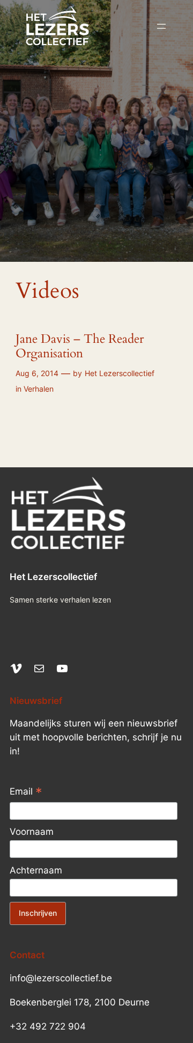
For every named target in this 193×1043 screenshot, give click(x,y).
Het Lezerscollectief (119, 373)
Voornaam (32, 831)
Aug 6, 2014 (37, 373)
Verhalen (39, 388)
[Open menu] (161, 26)
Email (26, 792)
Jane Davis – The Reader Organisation (80, 346)
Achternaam (36, 870)
